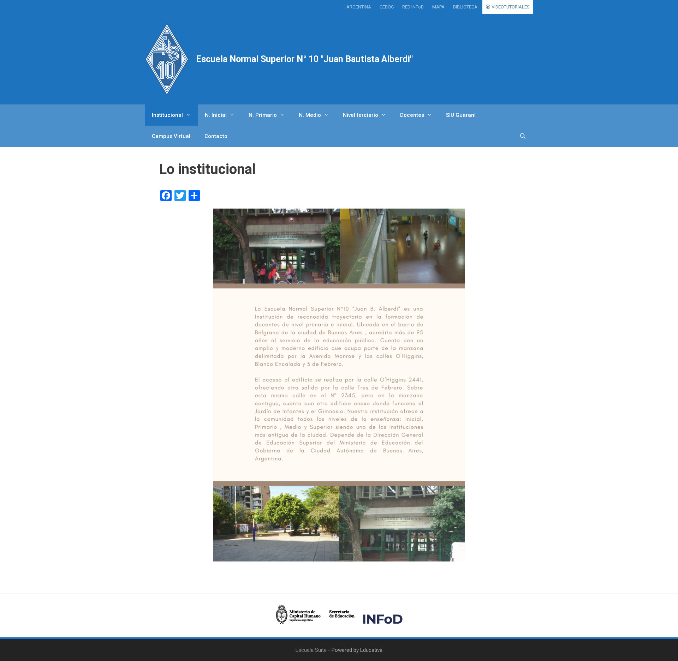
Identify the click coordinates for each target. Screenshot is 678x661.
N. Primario (263, 115)
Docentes (412, 115)
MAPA (438, 7)
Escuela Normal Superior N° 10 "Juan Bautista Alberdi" (304, 59)
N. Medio (310, 115)
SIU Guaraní (461, 115)
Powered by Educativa (357, 650)
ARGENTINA (358, 7)
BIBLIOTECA (465, 7)
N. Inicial (216, 115)
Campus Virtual (171, 136)
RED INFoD (413, 7)
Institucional (167, 115)
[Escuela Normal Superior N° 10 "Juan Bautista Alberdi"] (167, 59)
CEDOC (387, 7)
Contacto (215, 136)
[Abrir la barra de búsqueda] (522, 136)
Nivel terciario (360, 115)
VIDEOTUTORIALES (510, 7)
